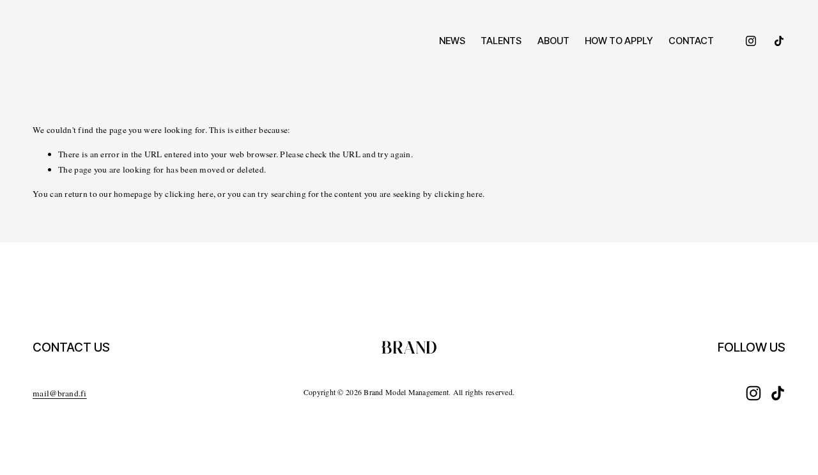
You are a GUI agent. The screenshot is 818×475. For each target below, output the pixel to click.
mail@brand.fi (60, 393)
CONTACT (691, 41)
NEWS (452, 41)
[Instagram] (751, 41)
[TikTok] (779, 41)
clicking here (189, 193)
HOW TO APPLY (619, 41)
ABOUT (553, 41)
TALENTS (501, 41)
